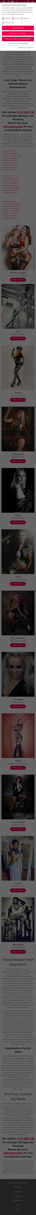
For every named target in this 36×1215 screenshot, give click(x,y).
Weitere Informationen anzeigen (18, 43)
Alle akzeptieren (18, 28)
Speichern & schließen (18, 33)
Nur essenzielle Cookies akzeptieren (18, 39)
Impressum (30, 47)
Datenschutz (22, 47)
